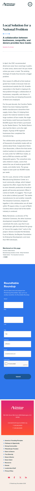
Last (5, 324)
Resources (8, 463)
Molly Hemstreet (24, 253)
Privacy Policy (9, 471)
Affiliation (6, 340)
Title (5, 330)
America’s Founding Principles (14, 440)
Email (5, 350)
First (5, 309)
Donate (7, 465)
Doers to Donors (10, 452)
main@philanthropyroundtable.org (17, 423)
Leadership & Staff (10, 468)
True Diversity (9, 454)
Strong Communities (11, 446)
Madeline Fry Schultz (8, 47)
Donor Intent (8, 460)
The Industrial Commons (17, 255)
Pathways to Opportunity (12, 443)
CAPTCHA (7, 360)
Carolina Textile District (9, 250)
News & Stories (9, 457)
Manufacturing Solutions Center (11, 253)
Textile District (6, 255)
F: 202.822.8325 (17, 428)
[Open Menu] (30, 4)
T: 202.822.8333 (17, 425)
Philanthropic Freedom (11, 449)
